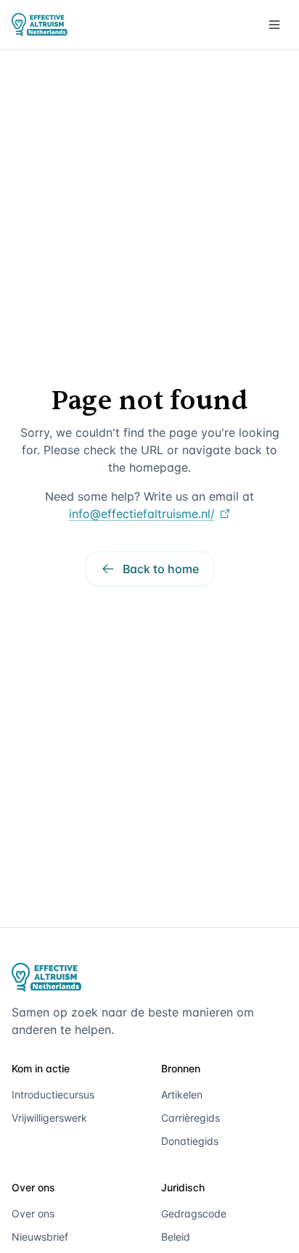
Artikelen (181, 1094)
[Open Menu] (274, 25)
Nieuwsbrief (40, 1237)
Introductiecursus (53, 1094)
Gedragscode (193, 1213)
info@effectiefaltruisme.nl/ (142, 513)
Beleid (175, 1237)
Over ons (33, 1213)
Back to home (161, 569)
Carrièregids (190, 1118)
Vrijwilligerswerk (49, 1118)
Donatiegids (189, 1141)
